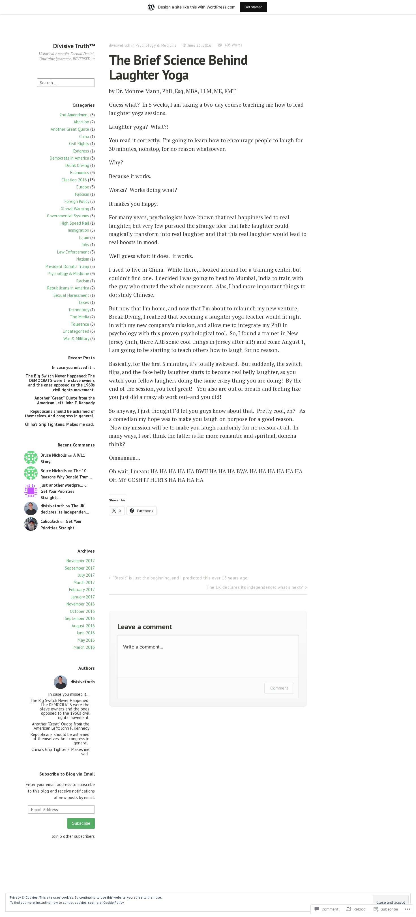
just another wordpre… (61, 485)
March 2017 (84, 582)
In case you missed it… (73, 367)
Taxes (83, 302)
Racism (82, 281)
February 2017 (82, 589)
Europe (82, 187)
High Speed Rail (75, 223)
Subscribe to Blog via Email (67, 774)
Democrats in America (69, 158)
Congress (81, 151)
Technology (78, 309)
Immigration (78, 230)
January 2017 (83, 597)
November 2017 (81, 560)
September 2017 (80, 568)
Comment (279, 688)
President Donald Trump (67, 266)
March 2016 (84, 647)
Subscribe (81, 823)
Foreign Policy (77, 201)
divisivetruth (52, 505)
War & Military (76, 338)
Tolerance (80, 324)
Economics (79, 172)
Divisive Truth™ (74, 46)
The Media (79, 316)
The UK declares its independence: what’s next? (255, 587)
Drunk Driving (77, 165)
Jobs (85, 244)
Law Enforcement (73, 252)
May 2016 (86, 640)
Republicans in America (68, 288)
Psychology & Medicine (68, 273)
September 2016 (80, 618)
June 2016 (86, 632)
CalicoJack (49, 521)
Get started (254, 7)
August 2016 (83, 625)
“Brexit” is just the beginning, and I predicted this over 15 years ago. (180, 578)
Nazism (82, 259)
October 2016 (82, 611)
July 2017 (86, 575)
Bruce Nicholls (53, 455)
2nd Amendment (74, 114)
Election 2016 (74, 179)
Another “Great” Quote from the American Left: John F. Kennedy (65, 400)
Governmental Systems (68, 215)
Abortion (81, 121)
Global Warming (75, 208)
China (84, 136)
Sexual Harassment (71, 295)
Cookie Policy (113, 902)
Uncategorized (76, 331)
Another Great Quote (70, 129)
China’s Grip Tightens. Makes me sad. (60, 424)
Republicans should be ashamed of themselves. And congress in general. (60, 413)
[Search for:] (66, 82)
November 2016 (81, 604)
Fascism (82, 194)
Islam (84, 237)
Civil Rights (79, 143)
